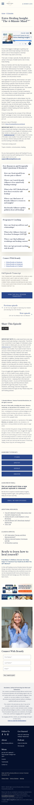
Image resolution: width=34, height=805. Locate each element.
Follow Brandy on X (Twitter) (14, 266)
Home (3, 13)
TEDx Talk (8, 524)
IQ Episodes (9, 13)
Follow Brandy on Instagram (14, 264)
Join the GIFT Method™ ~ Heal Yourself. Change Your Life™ (8, 754)
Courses (4, 759)
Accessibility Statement (8, 796)
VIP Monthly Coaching (11, 543)
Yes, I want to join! (9, 675)
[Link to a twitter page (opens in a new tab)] (5, 734)
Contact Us (4, 764)
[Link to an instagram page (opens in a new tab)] (8, 734)
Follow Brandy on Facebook (14, 262)
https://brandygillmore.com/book (15, 124)
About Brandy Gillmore (7, 743)
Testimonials (5, 762)
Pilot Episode (21, 746)
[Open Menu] (3, 3)
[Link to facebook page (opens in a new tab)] (2, 734)
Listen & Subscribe (22, 743)
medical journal (9, 135)
